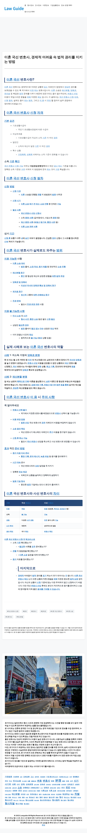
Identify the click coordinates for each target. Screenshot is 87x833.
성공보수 (63, 509)
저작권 (23, 794)
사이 (18, 784)
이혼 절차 (69, 791)
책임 (23, 429)
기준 (44, 138)
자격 (76, 97)
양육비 (24, 282)
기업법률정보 (55, 5)
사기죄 (8, 784)
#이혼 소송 (69, 611)
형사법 (79, 797)
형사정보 (30, 5)
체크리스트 (30, 539)
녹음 (42, 456)
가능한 (13, 258)
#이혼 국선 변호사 (56, 611)
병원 (52, 781)
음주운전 (25, 791)
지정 (32, 90)
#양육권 (43, 611)
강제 (21, 777)
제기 (31, 204)
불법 (63, 781)
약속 (19, 462)
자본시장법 (8, 794)
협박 (41, 797)
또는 (38, 204)
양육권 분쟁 (33, 355)
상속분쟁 (29, 784)
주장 (62, 276)
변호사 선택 (18, 410)
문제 (19, 301)
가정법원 (8, 777)
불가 (25, 410)
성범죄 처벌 (8, 788)
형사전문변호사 (45, 800)
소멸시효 (14, 788)
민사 (10, 781)
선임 (33, 213)
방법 (12, 186)
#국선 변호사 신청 (12, 611)
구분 (8, 503)
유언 (20, 790)
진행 (46, 204)
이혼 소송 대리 (19, 263)
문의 (43, 825)
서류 (19, 210)
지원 (6, 258)
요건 (12, 120)
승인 (27, 238)
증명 (27, 218)
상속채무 (63, 784)
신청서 (38, 213)
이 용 (42, 100)
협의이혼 (52, 797)
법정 (23, 267)
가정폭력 (22, 154)
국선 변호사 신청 (66, 97)
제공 (25, 472)
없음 (23, 419)
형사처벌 (10, 803)
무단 (6, 781)
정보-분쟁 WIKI (66, 5)
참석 (23, 481)
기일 (19, 481)
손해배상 (26, 788)
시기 (19, 201)
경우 (56, 138)
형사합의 (26, 804)
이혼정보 (46, 5)
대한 (35, 295)
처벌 (77, 793)
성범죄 (77, 784)
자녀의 (30, 285)
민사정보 (38, 5)
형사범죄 (73, 797)
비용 (14, 419)
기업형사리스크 (63, 777)
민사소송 (17, 781)
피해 (27, 797)
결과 (19, 429)
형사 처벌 (19, 804)
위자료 (7, 94)
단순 (42, 328)
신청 (6, 100)
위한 (54, 276)
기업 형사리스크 (52, 777)
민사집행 (24, 781)
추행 (6, 797)
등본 (58, 385)
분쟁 (24, 376)
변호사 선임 (72, 94)
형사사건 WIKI (30, 12)
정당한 (67, 87)
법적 (21, 94)
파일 (47, 456)
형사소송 (22, 800)
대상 (52, 328)
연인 (63, 788)
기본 (6, 120)
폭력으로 (21, 381)
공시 (56, 166)
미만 (30, 360)
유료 (45, 509)
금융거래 (35, 385)
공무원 (37, 777)
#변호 (25, 611)
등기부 (43, 222)
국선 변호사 (9, 166)
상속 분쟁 (36, 784)
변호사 (24, 178)
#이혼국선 (9, 617)
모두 (33, 546)
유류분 (15, 791)
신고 (41, 788)
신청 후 (7, 238)
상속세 (42, 784)
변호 (39, 780)
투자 (11, 526)
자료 (19, 453)
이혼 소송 (25, 204)
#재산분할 (20, 617)
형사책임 (70, 800)
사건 (25, 316)
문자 (32, 456)
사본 (53, 222)
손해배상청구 (35, 788)
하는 (36, 90)
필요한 (22, 325)
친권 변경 (31, 304)
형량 (57, 797)
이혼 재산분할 (61, 791)
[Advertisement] (43, 33)
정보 (21, 472)
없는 (37, 328)
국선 (16, 79)
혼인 (23, 276)
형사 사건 (25, 319)
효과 (6, 448)
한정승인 (32, 797)
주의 (49, 100)
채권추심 (66, 794)
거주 (23, 169)
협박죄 (46, 797)
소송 (42, 204)
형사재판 (36, 800)
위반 (68, 787)
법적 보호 (74, 579)
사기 (76, 780)
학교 (48, 366)
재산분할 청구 (19, 273)
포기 (44, 575)
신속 (6, 241)
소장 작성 (34, 267)
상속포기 (70, 784)
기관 (19, 191)
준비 (17, 448)
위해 (29, 97)
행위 (37, 797)
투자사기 (14, 797)
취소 (21, 438)
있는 (46, 87)
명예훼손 (76, 777)
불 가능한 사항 (17, 311)
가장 (57, 169)
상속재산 (48, 784)
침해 (9, 797)
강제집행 (26, 777)
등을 (73, 366)
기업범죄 (42, 777)
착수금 (56, 509)
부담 (19, 419)
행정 (32, 319)
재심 (31, 334)
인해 (27, 381)
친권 (14, 301)
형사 (61, 797)
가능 (21, 166)
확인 (17, 161)
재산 (23, 222)
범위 (30, 100)
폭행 (23, 797)
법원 (54, 194)
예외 (40, 338)
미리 (23, 453)
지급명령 (58, 794)
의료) (38, 791)
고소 (32, 777)
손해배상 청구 (43, 295)
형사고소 (67, 797)
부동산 (37, 222)
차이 (56, 493)
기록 (52, 366)
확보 (41, 285)
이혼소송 (44, 791)
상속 (23, 784)
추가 (51, 432)
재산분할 (65, 90)
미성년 (24, 285)
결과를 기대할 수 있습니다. (48, 589)
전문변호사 (34, 794)
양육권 (73, 90)
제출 (45, 267)
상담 (37, 466)
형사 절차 (64, 800)
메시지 (37, 456)
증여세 (53, 794)
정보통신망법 (46, 794)
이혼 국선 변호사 (17, 112)
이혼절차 (75, 791)
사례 (6, 355)
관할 (39, 194)
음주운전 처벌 (32, 791)
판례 (19, 797)
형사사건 (9, 800)
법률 (29, 781)
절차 (11, 100)
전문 (45, 520)
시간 (14, 462)
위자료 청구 (18, 291)
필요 (14, 210)
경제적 (21, 575)
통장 (49, 222)
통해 (67, 385)
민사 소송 (17, 316)
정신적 (24, 295)
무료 (23, 509)
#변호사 (33, 611)
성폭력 (29, 154)
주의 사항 (48, 397)
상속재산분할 (56, 784)
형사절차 (56, 800)
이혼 (9, 79)
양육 (39, 366)
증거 (41, 267)
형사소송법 (29, 800)
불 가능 (34, 338)
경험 (8, 520)
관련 (31, 226)
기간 (12, 233)
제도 (39, 97)
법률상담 (33, 781)
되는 (26, 100)
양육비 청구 (51, 285)
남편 (48, 381)
